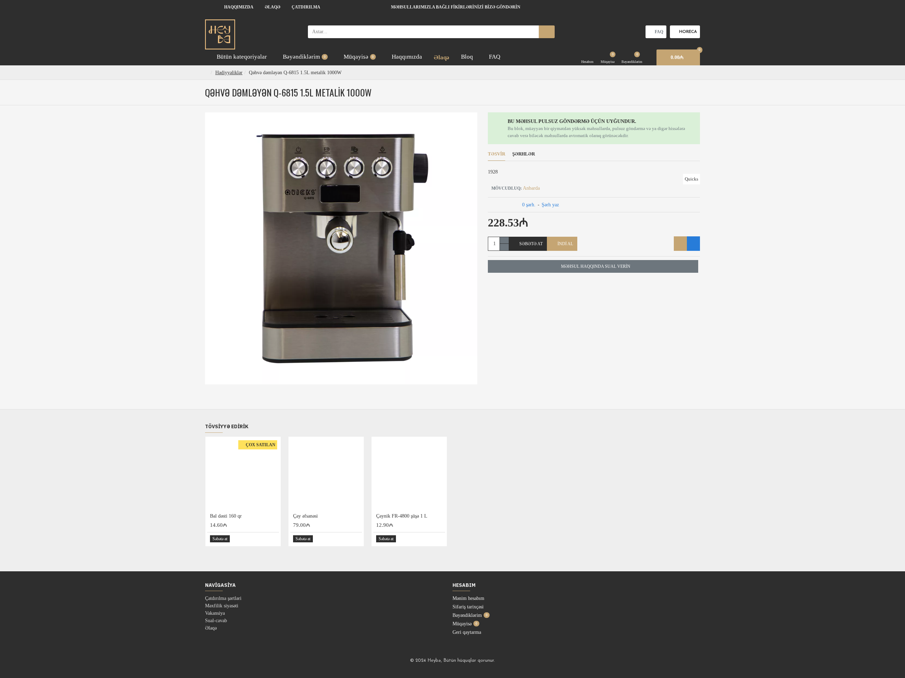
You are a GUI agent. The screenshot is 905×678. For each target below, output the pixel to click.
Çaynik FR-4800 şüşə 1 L (401, 516)
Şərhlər (523, 154)
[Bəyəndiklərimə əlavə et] (680, 243)
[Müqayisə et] (693, 243)
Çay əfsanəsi (305, 516)
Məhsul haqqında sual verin (595, 266)
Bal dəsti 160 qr (226, 516)
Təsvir (496, 154)
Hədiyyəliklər (229, 72)
